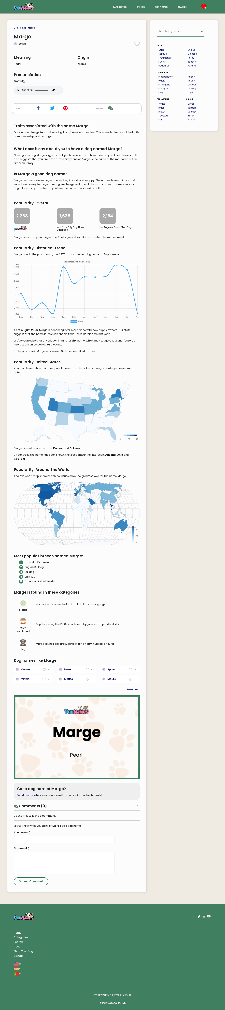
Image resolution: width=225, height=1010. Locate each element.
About (18, 946)
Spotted (163, 115)
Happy (191, 76)
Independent (165, 76)
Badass (192, 61)
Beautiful (163, 65)
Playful (162, 80)
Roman (192, 107)
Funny (161, 61)
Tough (191, 80)
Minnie (25, 679)
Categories (21, 937)
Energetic (163, 88)
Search (18, 942)
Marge (31, 27)
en (20, 963)
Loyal (190, 92)
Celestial (192, 53)
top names (161, 7)
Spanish (192, 111)
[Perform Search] (202, 31)
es (19, 968)
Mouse (68, 679)
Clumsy (192, 88)
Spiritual (163, 53)
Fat (160, 119)
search (182, 7)
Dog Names (20, 27)
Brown (161, 111)
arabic (23, 610)
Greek (191, 103)
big (23, 649)
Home (17, 933)
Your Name (22, 832)
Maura (111, 679)
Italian (191, 115)
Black (161, 107)
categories (119, 7)
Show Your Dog (23, 951)
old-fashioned (23, 629)
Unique (192, 49)
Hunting (192, 65)
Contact (19, 956)
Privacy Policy (101, 994)
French (192, 119)
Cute (161, 49)
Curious (192, 84)
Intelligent (164, 84)
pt (20, 973)
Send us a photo (28, 795)
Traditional (164, 57)
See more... (133, 689)
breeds (141, 7)
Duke (67, 669)
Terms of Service (121, 994)
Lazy (160, 92)
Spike (111, 669)
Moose (25, 669)
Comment (21, 848)
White (161, 103)
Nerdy (191, 57)
